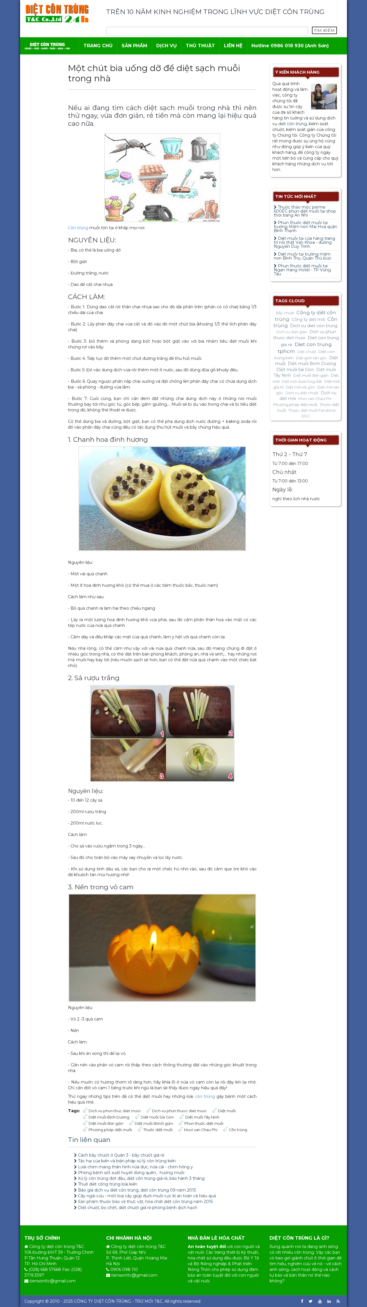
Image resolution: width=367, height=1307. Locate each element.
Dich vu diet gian (291, 332)
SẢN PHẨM (134, 45)
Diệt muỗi (227, 1111)
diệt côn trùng (292, 123)
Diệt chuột (306, 352)
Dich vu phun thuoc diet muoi (179, 1111)
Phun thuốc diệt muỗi (203, 1123)
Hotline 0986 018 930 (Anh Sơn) (290, 45)
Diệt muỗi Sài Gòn (157, 1117)
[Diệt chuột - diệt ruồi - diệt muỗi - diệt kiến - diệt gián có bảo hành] (47, 45)
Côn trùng (78, 227)
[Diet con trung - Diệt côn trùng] (56, 12)
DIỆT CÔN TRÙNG (112, 1301)
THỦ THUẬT (200, 45)
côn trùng (205, 1096)
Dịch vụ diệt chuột (302, 393)
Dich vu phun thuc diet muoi (114, 1111)
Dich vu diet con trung (313, 325)
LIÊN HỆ (233, 45)
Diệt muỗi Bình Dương (109, 1117)
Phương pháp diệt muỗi (110, 1130)
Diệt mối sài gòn (300, 387)
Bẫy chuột (285, 313)
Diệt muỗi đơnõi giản (154, 1123)
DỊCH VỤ (166, 45)
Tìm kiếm (324, 30)
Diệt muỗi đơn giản (106, 1123)
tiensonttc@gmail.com (53, 1281)
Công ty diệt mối (308, 319)
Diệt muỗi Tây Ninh (202, 1117)
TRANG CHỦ (98, 45)
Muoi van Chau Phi (200, 1130)
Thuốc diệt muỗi (158, 1130)
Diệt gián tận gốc (311, 358)
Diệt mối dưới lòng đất (302, 381)
